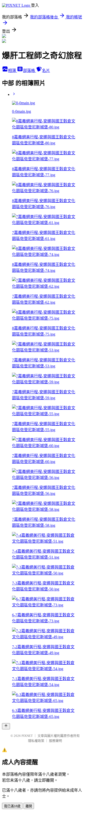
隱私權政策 (36, 741)
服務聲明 (55, 741)
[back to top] (6, 726)
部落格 (29, 70)
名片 (46, 70)
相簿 (12, 70)
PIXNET (27, 736)
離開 (29, 806)
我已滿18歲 (12, 806)
